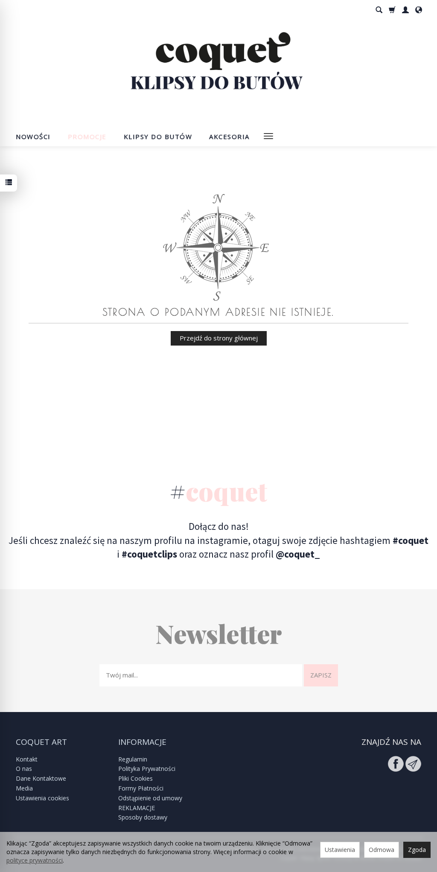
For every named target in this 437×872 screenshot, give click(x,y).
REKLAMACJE (136, 808)
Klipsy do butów (158, 136)
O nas (24, 768)
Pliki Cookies (135, 778)
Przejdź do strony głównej (219, 338)
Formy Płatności (140, 788)
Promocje (87, 136)
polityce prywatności (34, 860)
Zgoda (417, 850)
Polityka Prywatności (146, 768)
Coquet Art (41, 742)
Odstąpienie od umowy (150, 798)
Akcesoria (229, 136)
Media (24, 788)
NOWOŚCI (33, 136)
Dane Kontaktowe (41, 778)
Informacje (142, 742)
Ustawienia (340, 850)
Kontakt (27, 759)
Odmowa (381, 850)
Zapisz (321, 675)
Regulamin (132, 759)
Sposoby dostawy (142, 817)
